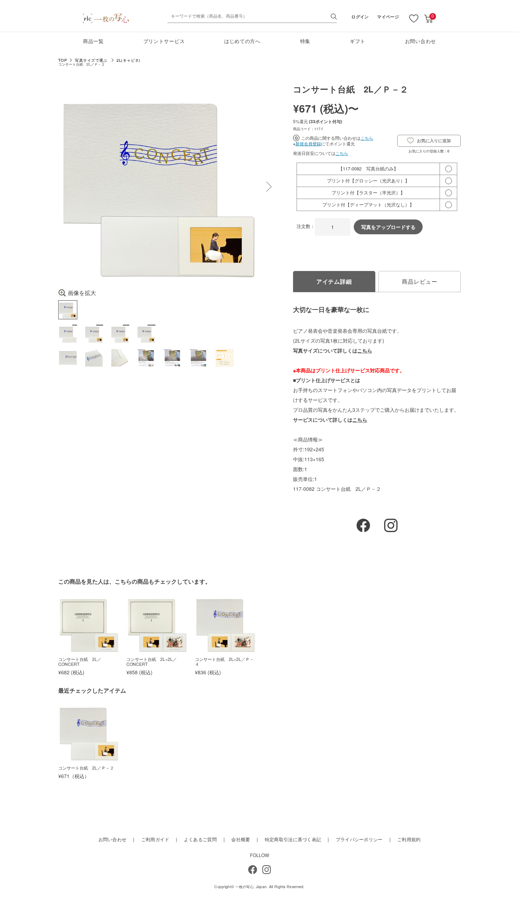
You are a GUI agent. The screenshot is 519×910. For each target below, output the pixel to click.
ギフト (357, 40)
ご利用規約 (409, 839)
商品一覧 (93, 40)
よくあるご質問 (200, 839)
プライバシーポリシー (359, 839)
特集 (305, 40)
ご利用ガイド (155, 839)
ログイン (360, 16)
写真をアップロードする (388, 226)
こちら (366, 138)
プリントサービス (164, 40)
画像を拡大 (82, 293)
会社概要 (240, 839)
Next (266, 186)
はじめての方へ (242, 40)
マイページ (388, 16)
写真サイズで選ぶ (91, 60)
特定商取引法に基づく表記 (293, 839)
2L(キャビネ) (129, 60)
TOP (62, 60)
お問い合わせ (420, 40)
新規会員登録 (308, 143)
